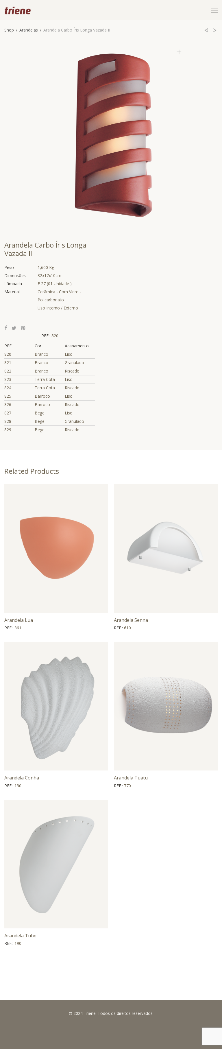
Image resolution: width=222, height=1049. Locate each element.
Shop (9, 30)
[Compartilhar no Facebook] (5, 328)
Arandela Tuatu (131, 778)
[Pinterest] (23, 328)
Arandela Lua (18, 620)
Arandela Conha (21, 778)
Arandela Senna (131, 620)
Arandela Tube (20, 935)
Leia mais (10, 627)
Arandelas (28, 30)
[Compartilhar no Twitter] (14, 328)
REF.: (46, 335)
